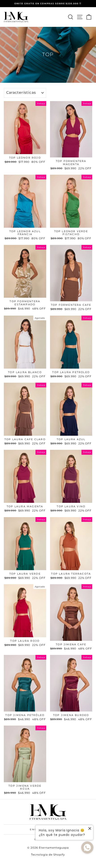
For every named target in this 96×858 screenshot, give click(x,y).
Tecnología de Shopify (48, 854)
